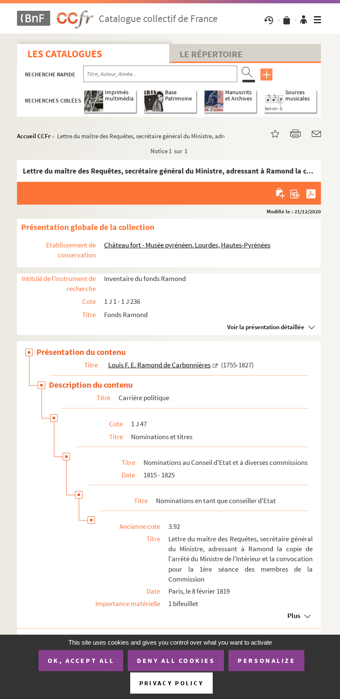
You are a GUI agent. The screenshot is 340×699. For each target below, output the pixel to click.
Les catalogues (64, 53)
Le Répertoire (211, 54)
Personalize (266, 660)
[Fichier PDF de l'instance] (311, 193)
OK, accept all (81, 660)
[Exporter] (295, 193)
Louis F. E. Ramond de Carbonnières (159, 364)
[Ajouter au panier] (281, 193)
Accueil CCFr (34, 136)
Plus (293, 615)
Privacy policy (171, 683)
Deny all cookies (176, 660)
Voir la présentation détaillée (265, 327)
